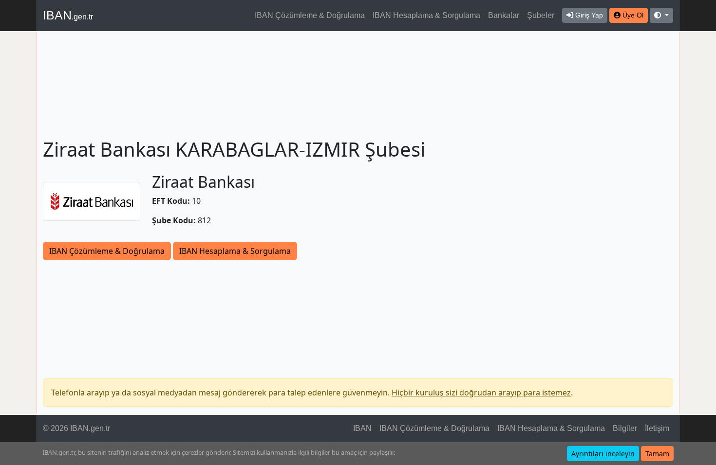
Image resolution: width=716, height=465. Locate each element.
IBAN (68, 15)
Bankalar (503, 15)
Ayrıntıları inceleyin (603, 453)
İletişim (657, 428)
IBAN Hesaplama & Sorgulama (426, 15)
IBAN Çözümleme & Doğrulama (310, 15)
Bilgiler (625, 428)
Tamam (657, 453)
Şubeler (540, 15)
